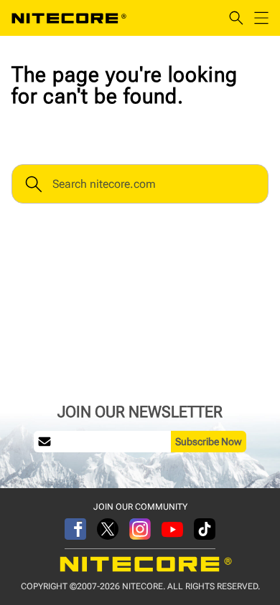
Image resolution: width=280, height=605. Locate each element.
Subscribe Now (208, 441)
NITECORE (68, 18)
